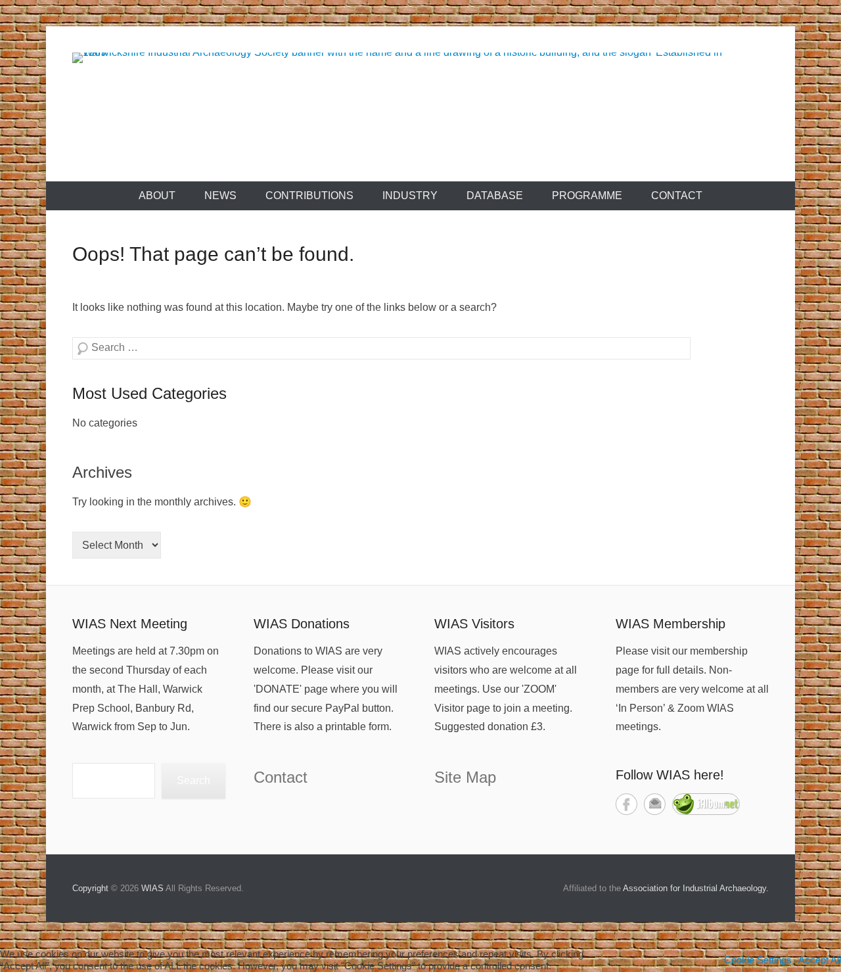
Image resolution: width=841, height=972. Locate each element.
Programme (587, 195)
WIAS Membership (670, 623)
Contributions (309, 195)
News (220, 195)
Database (494, 195)
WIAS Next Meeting (129, 623)
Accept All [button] (819, 960)
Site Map (465, 777)
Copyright (90, 888)
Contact (676, 195)
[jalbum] (706, 811)
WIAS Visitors (474, 623)
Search (193, 780)
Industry (410, 195)
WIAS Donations (302, 623)
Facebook (626, 804)
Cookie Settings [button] (758, 960)
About (157, 195)
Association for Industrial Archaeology (694, 888)
